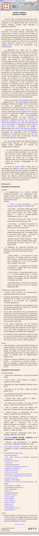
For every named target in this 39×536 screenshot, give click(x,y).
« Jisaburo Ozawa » (9, 502)
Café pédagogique (30, 130)
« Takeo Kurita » (8, 504)
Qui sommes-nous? (9, 1)
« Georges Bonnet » (9, 510)
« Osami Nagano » (9, 498)
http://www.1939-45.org (14, 453)
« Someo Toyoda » (9, 497)
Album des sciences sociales (25, 128)
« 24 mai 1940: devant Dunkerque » (18, 476)
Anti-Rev (32, 23)
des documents (7, 180)
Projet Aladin (20, 166)
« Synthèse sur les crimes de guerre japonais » (19, 481)
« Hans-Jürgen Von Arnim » (12, 508)
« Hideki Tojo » (8, 491)
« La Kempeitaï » (9, 485)
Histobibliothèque (10, 519)
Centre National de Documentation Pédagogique (19, 123)
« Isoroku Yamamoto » (10, 489)
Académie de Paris (17, 121)
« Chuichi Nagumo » (10, 500)
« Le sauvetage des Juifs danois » (14, 487)
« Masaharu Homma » (10, 495)
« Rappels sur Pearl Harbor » (12, 480)
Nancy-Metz (6, 123)
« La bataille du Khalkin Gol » (12, 468)
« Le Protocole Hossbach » (12, 461)
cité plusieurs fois (10, 130)
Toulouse (31, 121)
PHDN (1, 1)
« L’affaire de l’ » (11, 472)
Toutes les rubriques (19, 524)
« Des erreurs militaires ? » (12, 447)
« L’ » (8, 462)
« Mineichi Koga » (9, 506)
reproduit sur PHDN (28, 108)
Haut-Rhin (23, 119)
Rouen (15, 123)
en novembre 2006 (16, 93)
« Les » (11, 455)
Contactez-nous (5, 529)
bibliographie (25, 100)
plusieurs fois (23, 109)
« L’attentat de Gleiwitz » (11, 470)
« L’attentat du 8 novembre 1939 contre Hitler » (18, 474)
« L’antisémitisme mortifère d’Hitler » (23, 361)
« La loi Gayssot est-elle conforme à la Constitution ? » (20, 438)
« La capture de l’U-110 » (11, 478)
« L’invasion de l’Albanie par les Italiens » (16, 466)
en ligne (14, 199)
